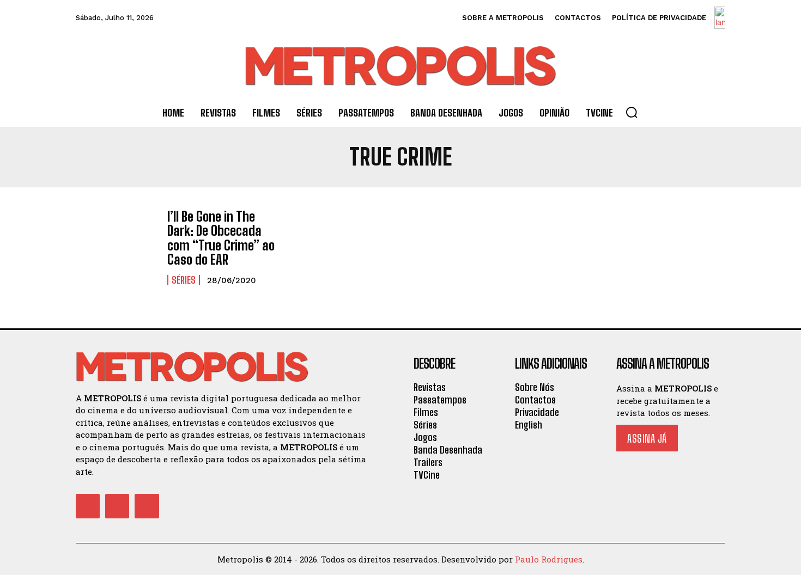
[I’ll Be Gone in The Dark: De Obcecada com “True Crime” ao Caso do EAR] (116, 242)
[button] (631, 112)
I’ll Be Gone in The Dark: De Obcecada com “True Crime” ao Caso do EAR (221, 238)
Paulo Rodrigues (548, 559)
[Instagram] (117, 506)
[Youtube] (147, 506)
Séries (184, 280)
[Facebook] (88, 506)
